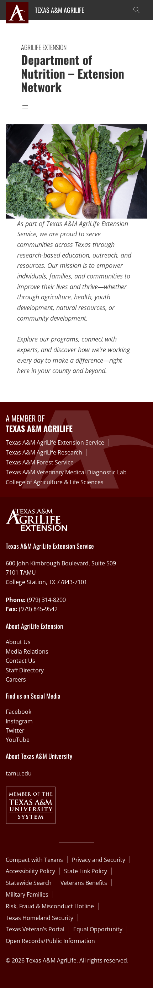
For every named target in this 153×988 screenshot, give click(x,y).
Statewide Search (29, 883)
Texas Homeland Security (39, 918)
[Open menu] (25, 106)
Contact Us (20, 661)
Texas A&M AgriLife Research (44, 452)
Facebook (18, 712)
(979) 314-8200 (46, 600)
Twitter (15, 730)
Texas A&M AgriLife (59, 10)
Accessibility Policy (30, 871)
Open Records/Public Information (50, 941)
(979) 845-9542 (38, 609)
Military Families (27, 894)
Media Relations (27, 651)
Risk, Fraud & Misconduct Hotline (50, 906)
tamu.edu (19, 773)
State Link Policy (85, 871)
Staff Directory (25, 670)
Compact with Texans (34, 860)
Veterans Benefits (83, 883)
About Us (18, 642)
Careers (16, 679)
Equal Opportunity (97, 929)
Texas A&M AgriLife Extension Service (55, 442)
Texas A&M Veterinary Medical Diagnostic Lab (66, 472)
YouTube (18, 740)
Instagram (19, 721)
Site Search (136, 10)
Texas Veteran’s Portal (35, 929)
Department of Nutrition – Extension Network (72, 73)
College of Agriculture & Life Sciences (55, 482)
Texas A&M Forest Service (40, 462)
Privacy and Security (98, 860)
